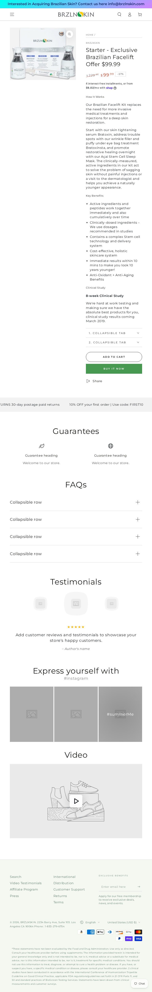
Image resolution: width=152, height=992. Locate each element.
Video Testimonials (26, 883)
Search (16, 877)
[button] (119, 14)
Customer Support (69, 889)
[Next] (138, 604)
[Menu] (12, 14)
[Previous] (14, 604)
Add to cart (114, 356)
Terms (58, 902)
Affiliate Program (24, 889)
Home (89, 35)
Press (14, 896)
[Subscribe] (140, 886)
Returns (60, 896)
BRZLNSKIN (93, 43)
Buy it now (114, 368)
